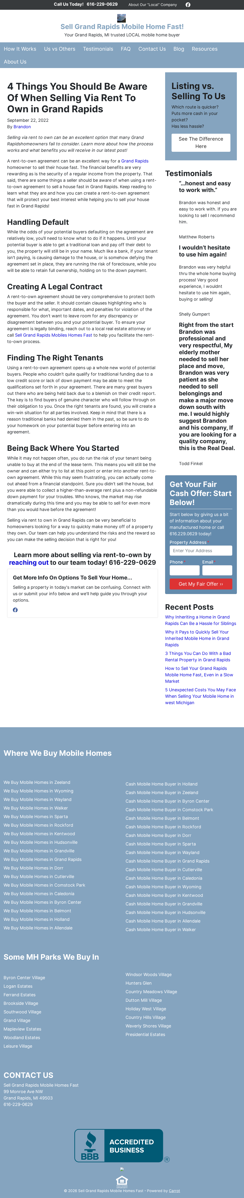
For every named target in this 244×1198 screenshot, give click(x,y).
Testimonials (98, 49)
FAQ (126, 49)
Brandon (22, 126)
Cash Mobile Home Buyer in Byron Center (167, 801)
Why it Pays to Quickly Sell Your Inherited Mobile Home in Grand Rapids (197, 638)
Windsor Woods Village (149, 974)
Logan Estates (18, 986)
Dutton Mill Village (144, 1000)
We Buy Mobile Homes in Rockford (38, 825)
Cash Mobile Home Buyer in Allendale (163, 920)
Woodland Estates (22, 1037)
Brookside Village (21, 1003)
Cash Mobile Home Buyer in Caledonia (164, 878)
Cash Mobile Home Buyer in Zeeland (162, 792)
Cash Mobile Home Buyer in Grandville (164, 903)
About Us (15, 62)
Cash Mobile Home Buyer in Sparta (161, 843)
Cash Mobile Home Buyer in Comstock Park (169, 809)
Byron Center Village (24, 977)
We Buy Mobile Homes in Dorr (33, 867)
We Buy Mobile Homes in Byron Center (42, 902)
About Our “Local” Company (152, 4)
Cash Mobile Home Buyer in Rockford (163, 826)
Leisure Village (18, 1046)
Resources (205, 49)
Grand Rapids (134, 160)
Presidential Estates (145, 1034)
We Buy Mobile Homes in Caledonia (39, 893)
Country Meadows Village (151, 991)
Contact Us (152, 49)
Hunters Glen (139, 983)
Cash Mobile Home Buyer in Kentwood (164, 895)
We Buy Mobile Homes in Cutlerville (39, 876)
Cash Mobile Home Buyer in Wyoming (163, 886)
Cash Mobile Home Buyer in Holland (162, 783)
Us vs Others (59, 49)
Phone (178, 562)
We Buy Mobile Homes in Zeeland (37, 782)
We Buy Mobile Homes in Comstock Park (44, 885)
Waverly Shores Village (148, 1025)
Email (209, 562)
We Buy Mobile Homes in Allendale (38, 927)
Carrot (174, 1190)
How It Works (20, 49)
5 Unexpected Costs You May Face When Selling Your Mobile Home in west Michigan (200, 696)
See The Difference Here (201, 142)
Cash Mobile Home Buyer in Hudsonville (165, 912)
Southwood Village (22, 1011)
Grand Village (17, 1020)
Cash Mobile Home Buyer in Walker (161, 929)
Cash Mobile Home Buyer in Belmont (162, 818)
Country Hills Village (146, 1017)
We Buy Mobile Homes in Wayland (37, 799)
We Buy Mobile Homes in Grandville (39, 850)
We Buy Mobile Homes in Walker (36, 807)
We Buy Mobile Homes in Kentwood (39, 833)
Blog (178, 49)
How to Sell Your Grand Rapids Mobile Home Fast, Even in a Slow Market (199, 675)
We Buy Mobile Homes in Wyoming (38, 790)
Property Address (189, 542)
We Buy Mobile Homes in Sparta (36, 816)
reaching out (29, 562)
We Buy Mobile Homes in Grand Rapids (42, 859)
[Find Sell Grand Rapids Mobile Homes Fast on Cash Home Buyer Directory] (122, 1169)
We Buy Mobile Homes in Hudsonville (40, 842)
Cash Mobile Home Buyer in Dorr (158, 835)
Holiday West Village (146, 1008)
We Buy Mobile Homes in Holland (37, 919)
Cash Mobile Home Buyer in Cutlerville (164, 869)
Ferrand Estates (20, 994)
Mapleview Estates (22, 1028)
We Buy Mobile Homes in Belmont (37, 910)
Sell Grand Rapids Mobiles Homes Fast (53, 335)
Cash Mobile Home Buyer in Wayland (162, 852)
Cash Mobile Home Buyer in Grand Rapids (167, 861)
